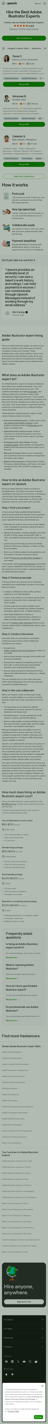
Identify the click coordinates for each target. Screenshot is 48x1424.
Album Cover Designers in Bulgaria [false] (16, 1215)
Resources (8, 1338)
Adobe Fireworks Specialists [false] (13, 1082)
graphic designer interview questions (19, 650)
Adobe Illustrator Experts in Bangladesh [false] (18, 1191)
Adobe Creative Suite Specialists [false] (15, 1064)
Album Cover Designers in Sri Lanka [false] (16, 1234)
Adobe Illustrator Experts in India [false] (15, 1179)
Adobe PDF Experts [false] (10, 1101)
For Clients (8, 1320)
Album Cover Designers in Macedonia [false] (17, 1209)
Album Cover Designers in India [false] (15, 1252)
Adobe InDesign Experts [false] (12, 1052)
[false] (3, 48)
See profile (24, 84)
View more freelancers (24, 176)
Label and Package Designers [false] (14, 1137)
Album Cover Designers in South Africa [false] (18, 1228)
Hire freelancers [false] (24, 38)
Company (8, 1347)
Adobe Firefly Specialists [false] (12, 1058)
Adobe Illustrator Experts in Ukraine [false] (16, 1167)
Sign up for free (24, 1302)
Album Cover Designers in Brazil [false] (15, 1203)
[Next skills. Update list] (43, 78)
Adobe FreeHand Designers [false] (13, 1076)
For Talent (8, 1329)
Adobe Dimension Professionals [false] (15, 1070)
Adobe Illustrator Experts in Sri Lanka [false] (17, 1161)
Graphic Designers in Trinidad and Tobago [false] (19, 1246)
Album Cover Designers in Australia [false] (16, 1222)
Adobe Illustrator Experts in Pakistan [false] (17, 1185)
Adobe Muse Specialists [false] (12, 1125)
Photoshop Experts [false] (9, 1088)
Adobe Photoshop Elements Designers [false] (17, 1107)
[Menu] (3, 3)
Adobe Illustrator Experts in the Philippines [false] (19, 1197)
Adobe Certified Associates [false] (13, 1119)
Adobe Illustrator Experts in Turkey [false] (16, 1173)
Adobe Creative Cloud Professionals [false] (17, 1131)
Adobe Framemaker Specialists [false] (14, 1113)
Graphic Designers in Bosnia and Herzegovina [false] (21, 1240)
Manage (38, 1417)
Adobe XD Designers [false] (10, 1094)
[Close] (42, 1386)
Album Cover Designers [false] (11, 1143)
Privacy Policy (13, 1411)
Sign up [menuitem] (38, 3)
